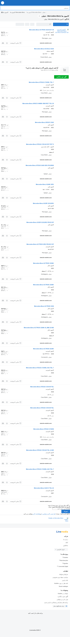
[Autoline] (2, 12)
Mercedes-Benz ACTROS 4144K (43, 348)
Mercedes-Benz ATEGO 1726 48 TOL (42, 386)
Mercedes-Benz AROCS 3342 (44, 122)
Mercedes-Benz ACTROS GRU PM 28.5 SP (40, 244)
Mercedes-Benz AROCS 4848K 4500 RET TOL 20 (38, 103)
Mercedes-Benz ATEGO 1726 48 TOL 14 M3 (40, 450)
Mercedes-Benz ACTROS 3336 (44, 306)
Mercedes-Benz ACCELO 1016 (44, 49)
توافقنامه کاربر (36, 514)
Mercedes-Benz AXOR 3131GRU (43, 203)
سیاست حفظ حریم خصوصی (60, 577)
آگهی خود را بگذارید (61, 77)
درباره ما (65, 539)
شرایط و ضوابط (63, 574)
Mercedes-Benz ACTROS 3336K (43, 263)
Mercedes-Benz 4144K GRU (45, 184)
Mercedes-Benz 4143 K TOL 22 (44, 488)
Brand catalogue (63, 586)
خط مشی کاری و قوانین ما (48, 514)
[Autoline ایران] (59, 3)
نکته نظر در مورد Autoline (61, 583)
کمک (66, 542)
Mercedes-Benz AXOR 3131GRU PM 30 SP (40, 222)
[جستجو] (2, 8)
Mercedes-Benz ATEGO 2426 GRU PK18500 (40, 165)
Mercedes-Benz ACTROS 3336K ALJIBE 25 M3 (39, 327)
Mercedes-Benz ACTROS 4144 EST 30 (41, 30)
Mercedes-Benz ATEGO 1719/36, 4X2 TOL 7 (40, 367)
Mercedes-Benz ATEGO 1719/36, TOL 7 (41, 82)
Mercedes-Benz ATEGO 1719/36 (43, 429)
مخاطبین (65, 545)
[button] (2, 3)
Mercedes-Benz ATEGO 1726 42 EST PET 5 (40, 144)
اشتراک (66, 511)
